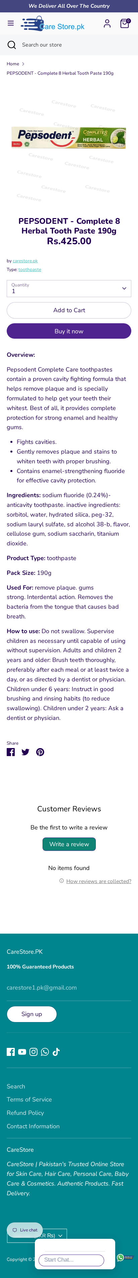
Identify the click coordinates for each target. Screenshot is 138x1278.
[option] (69, 144)
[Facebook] (11, 1052)
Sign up (31, 1014)
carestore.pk (25, 261)
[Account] (107, 21)
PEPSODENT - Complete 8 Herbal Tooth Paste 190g (60, 73)
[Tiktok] (56, 1052)
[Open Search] (11, 45)
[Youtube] (22, 1052)
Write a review (69, 844)
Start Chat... (59, 1260)
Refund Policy (25, 1113)
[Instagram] (33, 1052)
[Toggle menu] (10, 23)
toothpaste (29, 269)
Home (13, 64)
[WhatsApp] (45, 1052)
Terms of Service (29, 1099)
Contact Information (33, 1126)
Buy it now (69, 331)
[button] (123, 1142)
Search (16, 1086)
